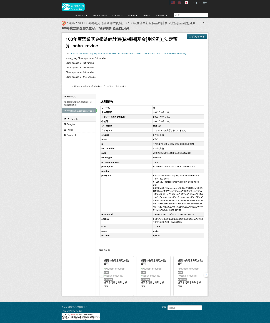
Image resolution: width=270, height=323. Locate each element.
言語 (164, 307)
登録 (205, 2)
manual (131, 15)
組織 (72, 23)
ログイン (195, 2)
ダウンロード (198, 36)
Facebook (71, 135)
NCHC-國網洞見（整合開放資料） (101, 23)
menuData (80, 15)
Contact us (117, 15)
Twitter (69, 129)
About (146, 15)
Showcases (161, 15)
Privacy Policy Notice (72, 310)
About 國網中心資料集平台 (75, 307)
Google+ (70, 124)
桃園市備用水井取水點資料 (116, 261)
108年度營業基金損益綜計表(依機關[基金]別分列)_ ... (165, 23)
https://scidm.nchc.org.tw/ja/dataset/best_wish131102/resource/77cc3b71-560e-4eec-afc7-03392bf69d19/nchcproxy (128, 53)
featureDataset (100, 15)
